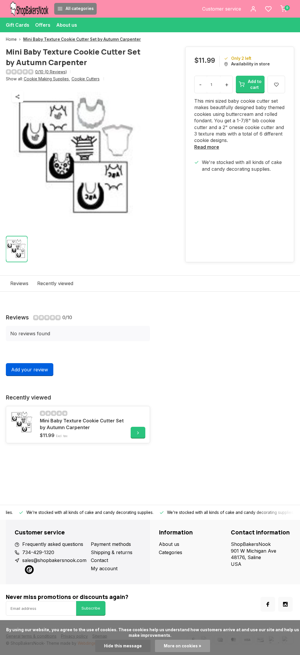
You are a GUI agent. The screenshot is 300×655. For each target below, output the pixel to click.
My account (104, 568)
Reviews (19, 283)
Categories (170, 552)
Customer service (221, 9)
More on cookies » (182, 646)
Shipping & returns (111, 552)
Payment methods (111, 544)
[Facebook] (267, 604)
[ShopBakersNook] (29, 9)
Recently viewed (55, 283)
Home (11, 39)
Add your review (29, 370)
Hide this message (123, 646)
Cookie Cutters (85, 79)
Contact (99, 560)
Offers (42, 25)
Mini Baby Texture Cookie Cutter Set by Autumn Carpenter (82, 39)
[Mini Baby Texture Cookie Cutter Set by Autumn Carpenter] (22, 422)
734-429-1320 (38, 552)
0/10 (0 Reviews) (51, 72)
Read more (206, 147)
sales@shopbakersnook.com (54, 560)
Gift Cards (17, 25)
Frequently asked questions (52, 544)
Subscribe (90, 608)
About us (66, 25)
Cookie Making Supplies (47, 79)
